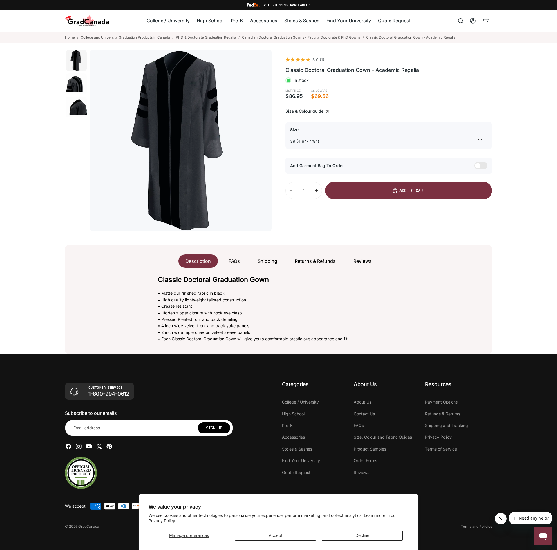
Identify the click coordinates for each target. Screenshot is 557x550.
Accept (276, 535)
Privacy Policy (438, 437)
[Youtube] (88, 446)
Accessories (293, 437)
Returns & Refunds (315, 261)
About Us (362, 401)
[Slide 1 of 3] (76, 60)
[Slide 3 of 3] (76, 107)
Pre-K (287, 425)
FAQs (234, 261)
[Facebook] (68, 446)
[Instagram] (78, 446)
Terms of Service (441, 448)
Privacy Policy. (162, 520)
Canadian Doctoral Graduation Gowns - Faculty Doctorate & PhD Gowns (301, 37)
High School (293, 413)
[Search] (460, 21)
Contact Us (364, 413)
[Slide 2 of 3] (76, 83)
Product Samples (370, 448)
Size (294, 129)
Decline (362, 535)
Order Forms (365, 460)
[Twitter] (99, 446)
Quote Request (296, 472)
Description (198, 261)
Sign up (214, 427)
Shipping (267, 261)
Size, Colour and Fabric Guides (383, 437)
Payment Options (441, 401)
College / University (300, 401)
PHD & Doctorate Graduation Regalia (206, 37)
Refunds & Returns (442, 413)
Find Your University (301, 460)
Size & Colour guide (305, 110)
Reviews (362, 261)
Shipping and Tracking (446, 425)
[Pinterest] (109, 446)
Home (70, 37)
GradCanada (88, 526)
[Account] (472, 21)
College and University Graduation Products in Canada (125, 37)
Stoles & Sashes (297, 448)
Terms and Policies (476, 526)
